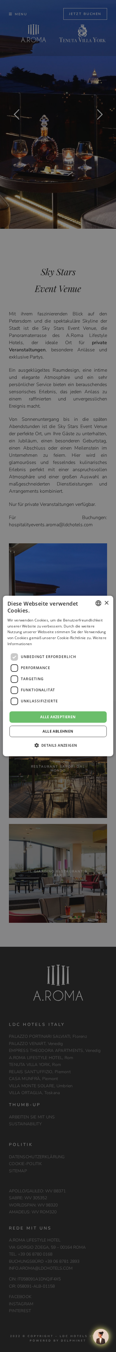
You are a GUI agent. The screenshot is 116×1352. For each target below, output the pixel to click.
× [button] (106, 603)
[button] (58, 745)
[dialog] (58, 676)
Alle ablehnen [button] (58, 731)
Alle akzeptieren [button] (58, 716)
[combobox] (98, 603)
